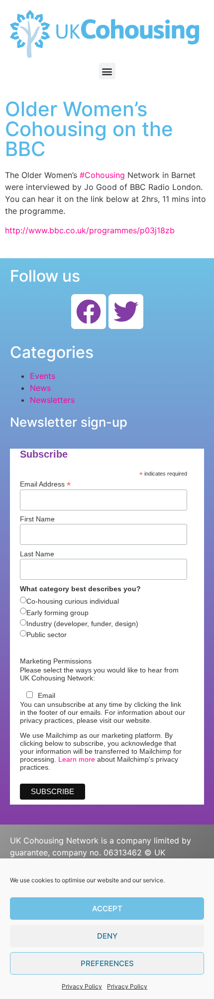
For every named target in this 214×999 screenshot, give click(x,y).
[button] (107, 71)
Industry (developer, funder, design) (82, 624)
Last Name (37, 553)
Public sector (46, 635)
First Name (37, 518)
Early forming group (57, 613)
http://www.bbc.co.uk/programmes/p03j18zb (90, 230)
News (40, 388)
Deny (107, 936)
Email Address (45, 484)
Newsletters (52, 400)
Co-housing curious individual (72, 601)
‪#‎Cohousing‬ (102, 175)
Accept (107, 908)
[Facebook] (88, 311)
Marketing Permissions (56, 661)
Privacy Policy (82, 986)
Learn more (76, 759)
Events (42, 376)
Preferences (107, 963)
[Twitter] (125, 311)
